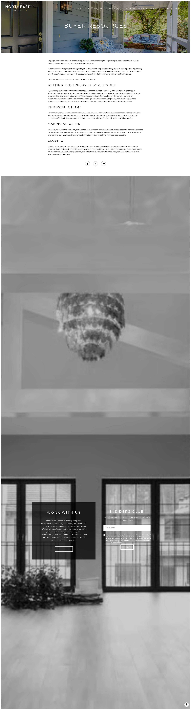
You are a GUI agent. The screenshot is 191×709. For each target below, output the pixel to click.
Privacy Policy (117, 542)
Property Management (107, 8)
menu (177, 8)
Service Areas (128, 8)
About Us (142, 8)
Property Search (84, 8)
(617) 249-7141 (167, 8)
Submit (127, 547)
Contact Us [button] (64, 549)
